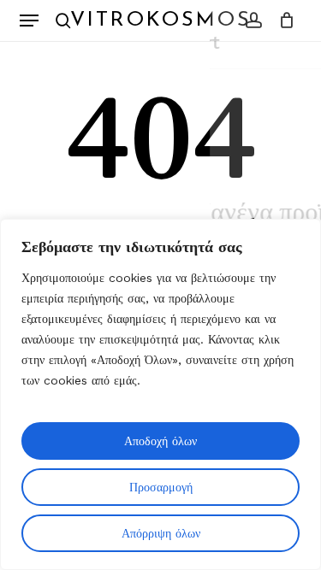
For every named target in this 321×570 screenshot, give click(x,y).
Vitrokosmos (161, 20)
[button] (29, 20)
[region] (160, 394)
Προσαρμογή (161, 487)
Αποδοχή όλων (160, 441)
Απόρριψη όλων (161, 533)
